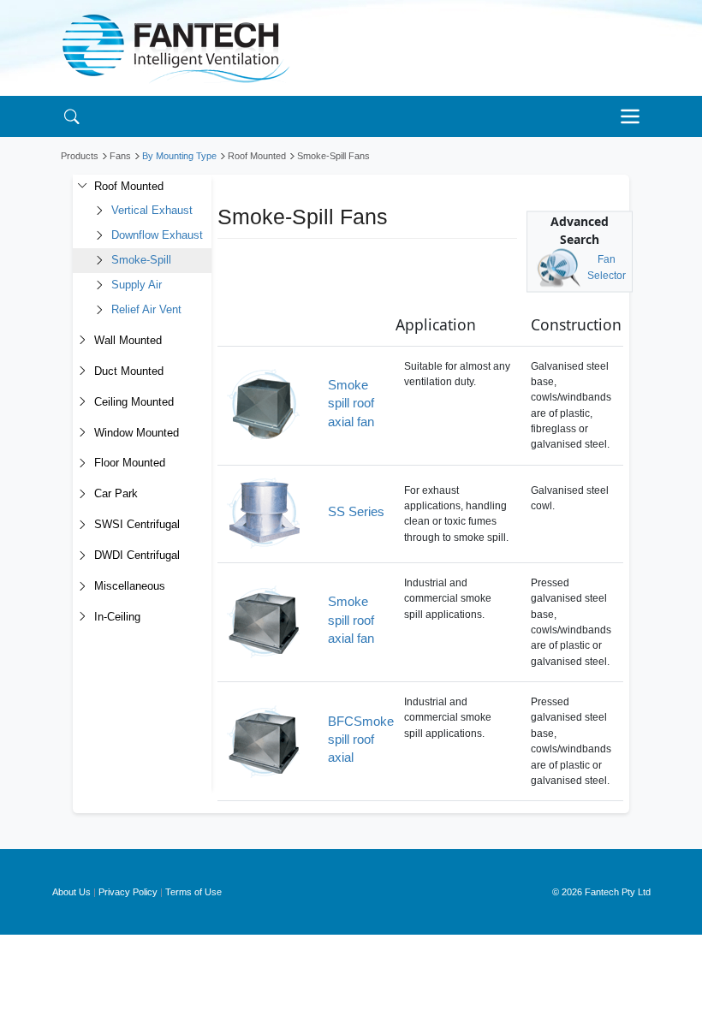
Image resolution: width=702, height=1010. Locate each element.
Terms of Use (193, 892)
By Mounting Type (179, 156)
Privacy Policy (128, 892)
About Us (71, 892)
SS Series (356, 511)
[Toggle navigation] (634, 116)
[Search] (71, 116)
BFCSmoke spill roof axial (361, 739)
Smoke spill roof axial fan (351, 403)
